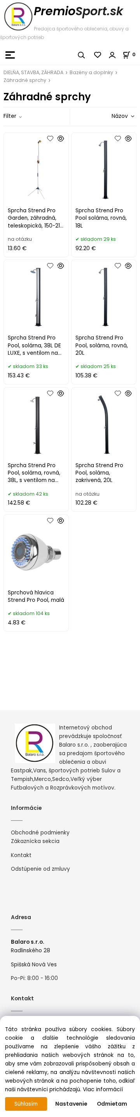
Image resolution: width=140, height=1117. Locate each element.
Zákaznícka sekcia (35, 841)
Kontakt (21, 855)
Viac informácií (103, 1089)
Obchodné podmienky (40, 832)
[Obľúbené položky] (98, 55)
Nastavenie (71, 1104)
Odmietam (112, 1104)
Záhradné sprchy (25, 80)
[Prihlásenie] (112, 55)
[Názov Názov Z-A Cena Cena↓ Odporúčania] (112, 116)
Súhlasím (26, 1104)
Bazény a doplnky (91, 72)
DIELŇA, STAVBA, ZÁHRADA (33, 72)
